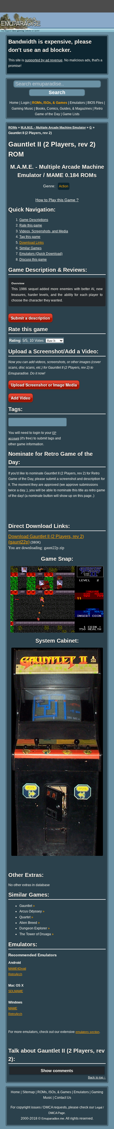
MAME (12, 1008)
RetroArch (15, 974)
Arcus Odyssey (32, 911)
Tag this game (29, 237)
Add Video (20, 398)
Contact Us (63, 1098)
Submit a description (30, 318)
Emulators (77, 103)
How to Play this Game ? (57, 200)
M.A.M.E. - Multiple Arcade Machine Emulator (53, 127)
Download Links (31, 243)
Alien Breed (29, 923)
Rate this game (30, 225)
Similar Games (30, 248)
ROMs (12, 127)
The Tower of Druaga (36, 934)
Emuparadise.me (53, 1118)
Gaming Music (22, 108)
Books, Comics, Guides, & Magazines (64, 108)
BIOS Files (95, 103)
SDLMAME (15, 991)
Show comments (57, 1070)
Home (14, 103)
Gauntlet (27, 906)
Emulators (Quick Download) (41, 254)
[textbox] (32, 422)
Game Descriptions (33, 220)
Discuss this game (33, 259)
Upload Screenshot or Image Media (44, 385)
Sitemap (28, 1092)
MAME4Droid (17, 968)
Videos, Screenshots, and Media (43, 231)
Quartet (26, 917)
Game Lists (71, 114)
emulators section (87, 1032)
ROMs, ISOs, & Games (49, 103)
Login (25, 103)
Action (63, 186)
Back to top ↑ (97, 1077)
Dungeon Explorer (34, 928)
